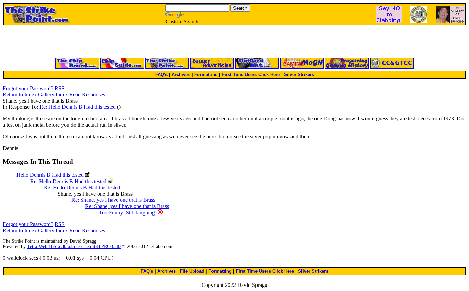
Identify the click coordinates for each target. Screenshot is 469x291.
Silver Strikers (299, 74)
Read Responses (87, 94)
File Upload (192, 271)
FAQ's (161, 74)
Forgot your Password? (28, 88)
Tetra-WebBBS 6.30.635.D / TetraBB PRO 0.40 (74, 246)
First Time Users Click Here (251, 74)
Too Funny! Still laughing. (128, 213)
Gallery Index (53, 94)
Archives (181, 74)
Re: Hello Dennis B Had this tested (78, 107)
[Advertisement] (152, 42)
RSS (60, 88)
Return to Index (20, 94)
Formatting (206, 74)
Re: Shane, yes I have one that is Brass (113, 200)
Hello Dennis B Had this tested (50, 175)
